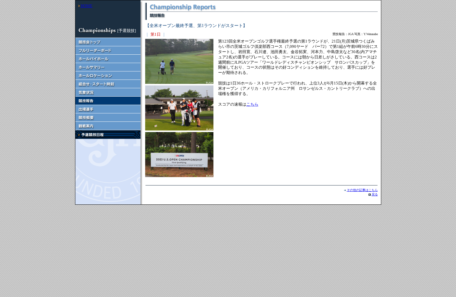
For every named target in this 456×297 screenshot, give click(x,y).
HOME (86, 5)
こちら (252, 104)
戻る (375, 194)
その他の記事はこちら (362, 190)
